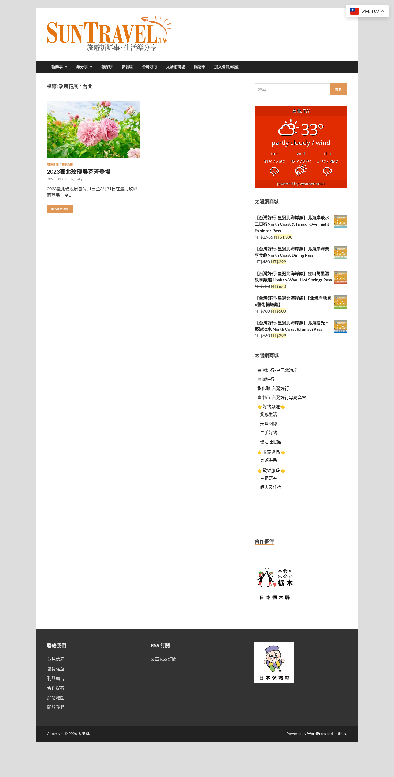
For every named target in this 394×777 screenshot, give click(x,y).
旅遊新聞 (53, 164)
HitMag (340, 733)
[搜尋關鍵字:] (301, 89)
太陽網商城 (175, 67)
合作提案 (55, 687)
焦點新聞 (67, 164)
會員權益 (55, 668)
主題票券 (268, 478)
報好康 (107, 67)
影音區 (127, 67)
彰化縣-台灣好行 (273, 388)
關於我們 (55, 707)
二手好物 (268, 432)
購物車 (199, 67)
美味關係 (268, 423)
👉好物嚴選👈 (271, 406)
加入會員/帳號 (226, 67)
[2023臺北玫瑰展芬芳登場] (93, 132)
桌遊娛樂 (268, 459)
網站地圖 (55, 697)
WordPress (316, 733)
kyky (79, 179)
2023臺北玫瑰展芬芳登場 (78, 171)
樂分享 (82, 67)
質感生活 (268, 414)
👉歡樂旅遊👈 (271, 470)
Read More (58, 208)
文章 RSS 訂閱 (163, 658)
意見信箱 (55, 658)
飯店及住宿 (270, 487)
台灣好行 (149, 67)
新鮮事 (57, 67)
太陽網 (83, 733)
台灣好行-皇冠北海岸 (277, 370)
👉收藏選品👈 (271, 452)
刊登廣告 (55, 678)
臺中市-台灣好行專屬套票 (281, 397)
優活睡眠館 (270, 441)
